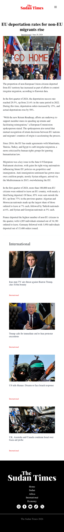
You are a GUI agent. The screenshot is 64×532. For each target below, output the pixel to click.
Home (32, 486)
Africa (32, 494)
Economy (32, 501)
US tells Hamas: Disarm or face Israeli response (31, 385)
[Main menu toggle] (55, 7)
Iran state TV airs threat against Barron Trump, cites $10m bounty (31, 283)
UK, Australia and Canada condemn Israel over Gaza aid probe (31, 438)
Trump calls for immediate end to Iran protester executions (31, 335)
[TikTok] (36, 507)
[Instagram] (19, 507)
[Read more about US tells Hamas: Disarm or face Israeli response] (32, 367)
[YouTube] (30, 507)
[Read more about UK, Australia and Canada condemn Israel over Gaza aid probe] (32, 419)
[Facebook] (24, 507)
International (26, 34)
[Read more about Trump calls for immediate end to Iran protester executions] (32, 316)
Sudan (32, 490)
